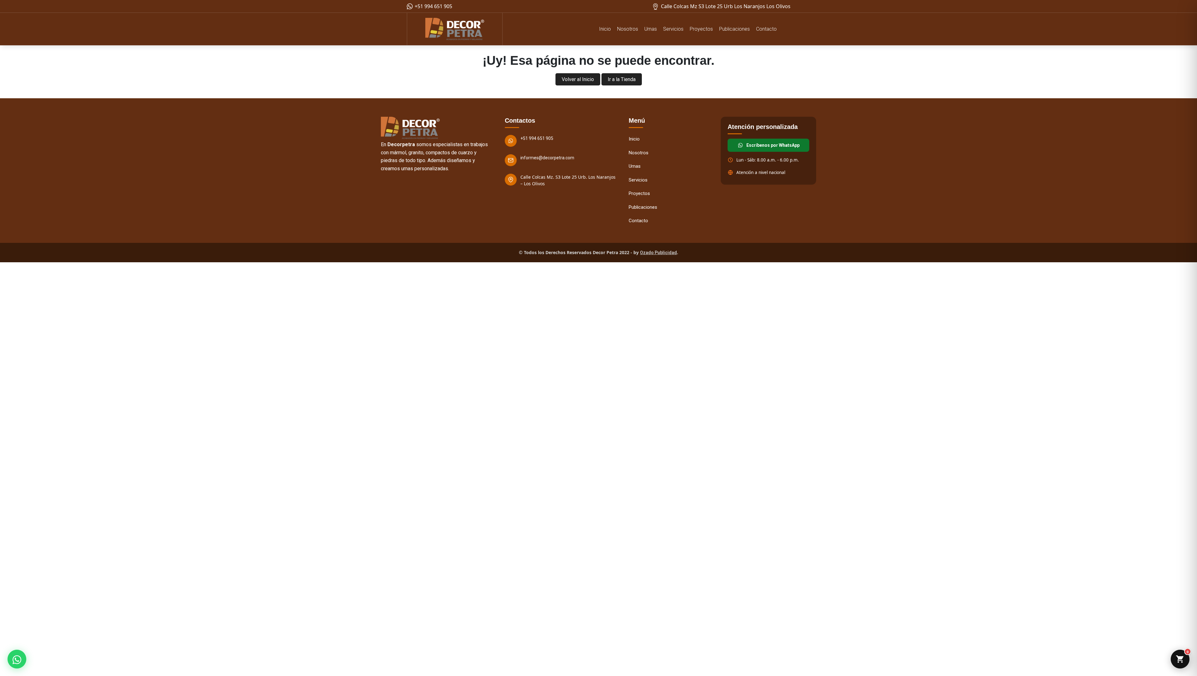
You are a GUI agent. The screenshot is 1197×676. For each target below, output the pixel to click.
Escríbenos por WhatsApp (773, 145)
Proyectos (701, 29)
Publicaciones (734, 29)
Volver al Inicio (578, 79)
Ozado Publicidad (658, 252)
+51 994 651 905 (536, 138)
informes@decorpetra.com (547, 157)
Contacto (766, 29)
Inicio (605, 29)
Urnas (650, 29)
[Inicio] (454, 29)
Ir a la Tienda (622, 79)
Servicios (673, 29)
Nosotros (627, 29)
